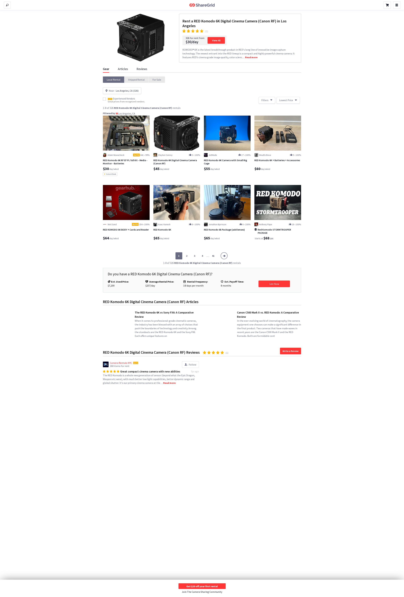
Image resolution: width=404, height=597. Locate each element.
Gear (106, 69)
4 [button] (202, 255)
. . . (208, 255)
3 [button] (194, 255)
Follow (192, 364)
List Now (274, 283)
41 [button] (213, 255)
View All (216, 40)
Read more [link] (251, 57)
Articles (123, 69)
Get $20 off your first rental (202, 586)
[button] (113, 79)
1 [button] (178, 255)
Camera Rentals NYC (121, 362)
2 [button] (186, 255)
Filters (264, 100)
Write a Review (290, 351)
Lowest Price (286, 100)
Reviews (142, 69)
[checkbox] (104, 99)
